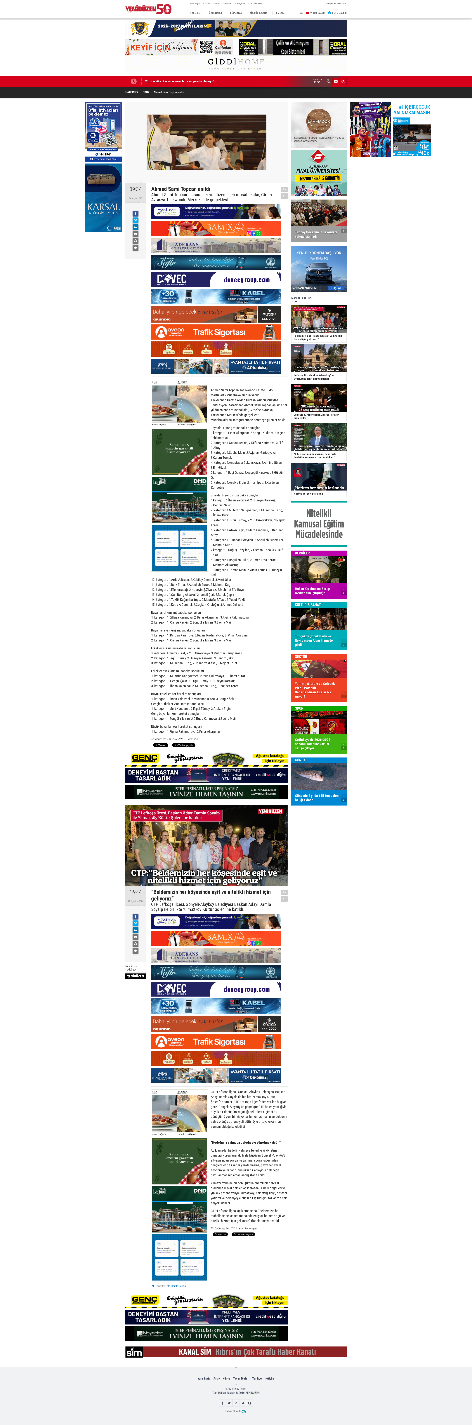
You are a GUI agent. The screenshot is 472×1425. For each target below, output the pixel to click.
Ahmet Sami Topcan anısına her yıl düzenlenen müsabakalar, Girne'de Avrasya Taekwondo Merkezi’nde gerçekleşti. (213, 197)
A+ (284, 189)
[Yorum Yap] (135, 248)
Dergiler (302, 553)
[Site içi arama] (342, 81)
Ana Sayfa (195, 3)
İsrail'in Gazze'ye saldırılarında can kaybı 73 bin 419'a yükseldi (184, 81)
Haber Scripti (233, 1411)
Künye (226, 1378)
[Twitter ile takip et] (229, 1403)
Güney (300, 760)
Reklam (228, 3)
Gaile (207, 3)
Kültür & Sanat (308, 605)
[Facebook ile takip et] (222, 1403)
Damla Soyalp (178, 1286)
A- (284, 196)
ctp (168, 1286)
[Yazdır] (135, 241)
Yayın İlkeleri (241, 1378)
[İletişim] (335, 81)
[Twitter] (135, 220)
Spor (299, 708)
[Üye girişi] (243, 1403)
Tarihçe (257, 1378)
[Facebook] (135, 214)
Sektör (301, 656)
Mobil (217, 3)
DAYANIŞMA (255, 3)
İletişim (269, 1378)
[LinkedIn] (135, 227)
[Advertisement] (103, 262)
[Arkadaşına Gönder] (135, 234)
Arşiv (217, 1378)
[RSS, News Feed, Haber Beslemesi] (236, 1403)
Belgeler (241, 3)
